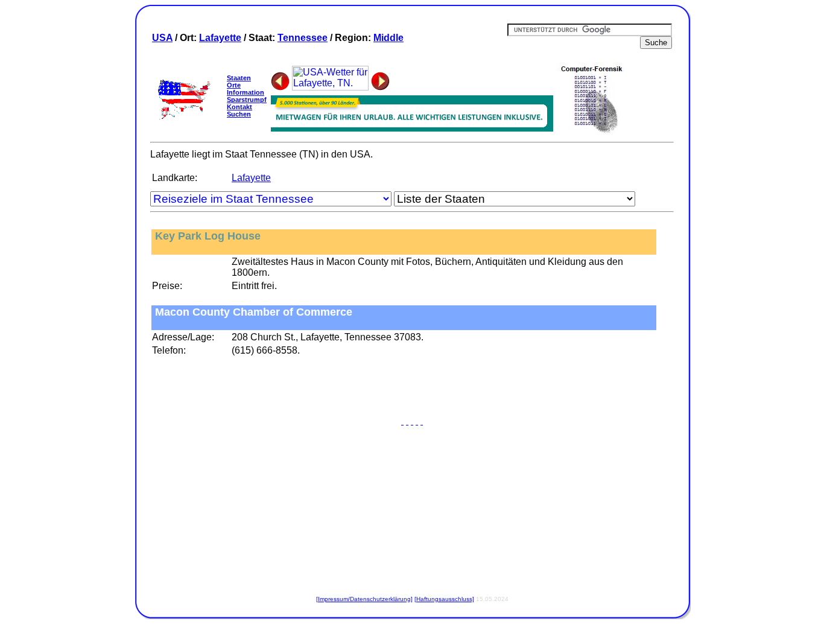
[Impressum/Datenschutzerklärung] (364, 599)
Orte (234, 85)
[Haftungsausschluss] (444, 599)
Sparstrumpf (247, 99)
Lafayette (220, 38)
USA (162, 38)
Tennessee (302, 38)
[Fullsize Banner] (412, 128)
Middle (388, 38)
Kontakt (239, 106)
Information (245, 92)
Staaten (239, 77)
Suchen (239, 114)
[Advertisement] (412, 389)
